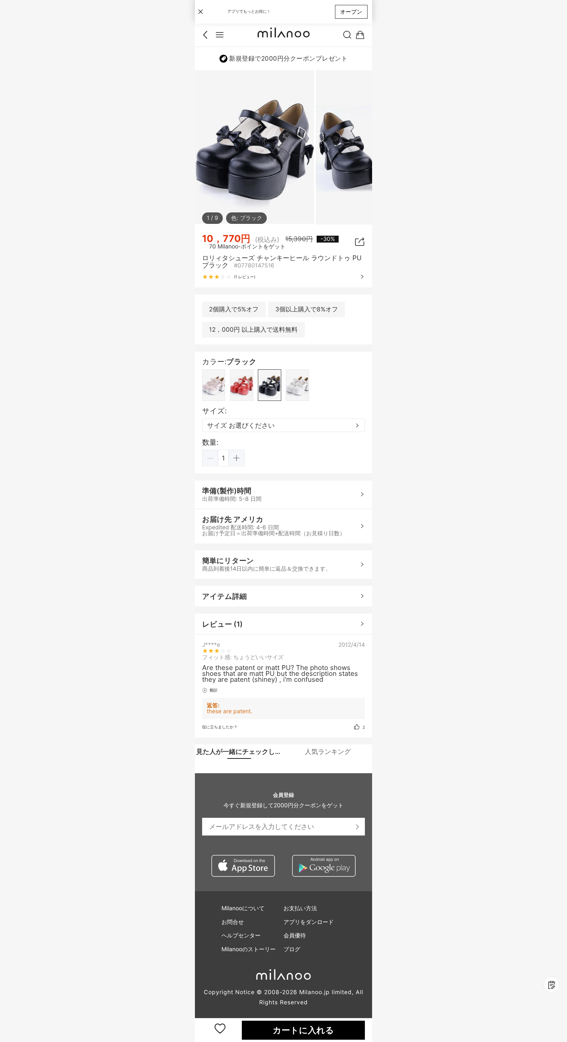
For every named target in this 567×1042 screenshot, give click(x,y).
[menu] (219, 35)
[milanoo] (283, 35)
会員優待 (295, 935)
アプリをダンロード (309, 921)
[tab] (239, 751)
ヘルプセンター (241, 935)
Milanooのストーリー (248, 949)
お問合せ (232, 921)
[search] (347, 35)
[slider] (217, 277)
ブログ (292, 949)
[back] (207, 35)
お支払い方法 (300, 908)
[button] (210, 458)
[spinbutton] (223, 458)
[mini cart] (360, 35)
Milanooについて (242, 908)
